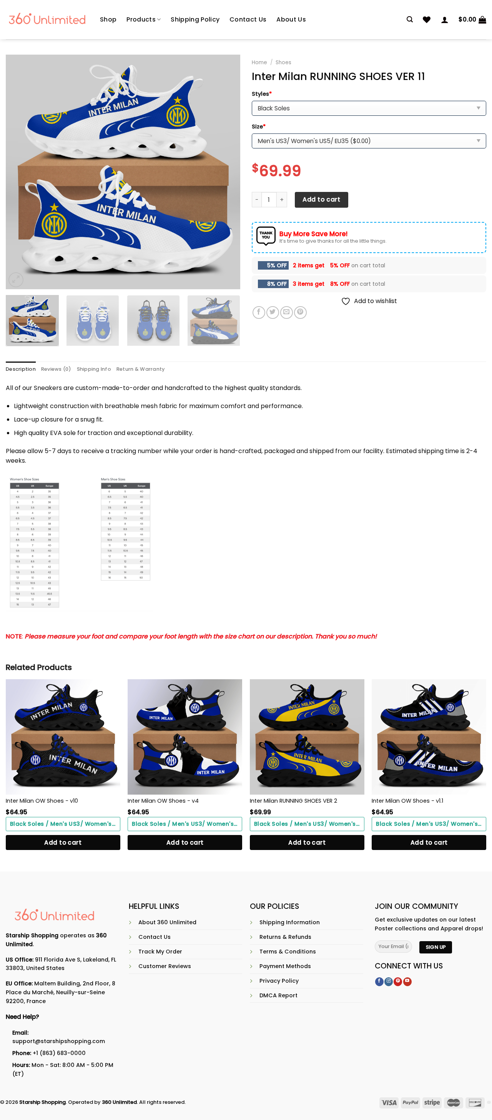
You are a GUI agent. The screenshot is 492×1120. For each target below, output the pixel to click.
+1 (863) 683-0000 (59, 1053)
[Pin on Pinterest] (300, 312)
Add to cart (321, 199)
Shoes (283, 62)
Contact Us (247, 19)
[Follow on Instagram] (388, 981)
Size (259, 126)
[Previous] (20, 171)
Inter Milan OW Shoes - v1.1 (407, 801)
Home (259, 62)
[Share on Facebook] (259, 312)
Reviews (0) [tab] (56, 369)
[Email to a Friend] (286, 312)
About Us (291, 19)
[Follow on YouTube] (407, 981)
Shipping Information (289, 922)
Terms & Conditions (287, 951)
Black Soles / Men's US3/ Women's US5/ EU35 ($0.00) (65, 824)
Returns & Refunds (285, 937)
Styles (262, 94)
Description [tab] (21, 369)
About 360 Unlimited (167, 922)
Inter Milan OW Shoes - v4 (163, 801)
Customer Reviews (164, 966)
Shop (108, 19)
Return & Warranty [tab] (140, 369)
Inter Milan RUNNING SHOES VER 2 (293, 801)
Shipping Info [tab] (94, 369)
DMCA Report (278, 995)
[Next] (226, 171)
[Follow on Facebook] (379, 981)
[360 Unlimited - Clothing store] (47, 19)
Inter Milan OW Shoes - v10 (42, 801)
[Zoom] (15, 279)
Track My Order (160, 951)
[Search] (410, 19)
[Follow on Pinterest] (398, 981)
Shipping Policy (195, 19)
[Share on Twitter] (272, 312)
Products (141, 19)
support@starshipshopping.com (58, 1041)
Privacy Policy (279, 981)
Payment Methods (285, 966)
